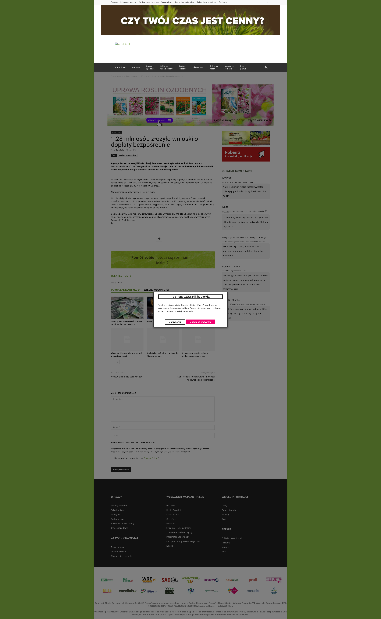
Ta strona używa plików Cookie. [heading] (190, 296)
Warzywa (136, 67)
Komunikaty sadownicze (184, 2)
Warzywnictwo (166, 2)
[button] (266, 67)
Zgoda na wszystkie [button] (200, 322)
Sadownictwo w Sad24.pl (206, 2)
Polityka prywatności (128, 2)
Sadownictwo (120, 67)
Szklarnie (166, 67)
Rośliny (182, 67)
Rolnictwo (223, 2)
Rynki (242, 67)
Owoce (150, 67)
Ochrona (214, 67)
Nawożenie (229, 67)
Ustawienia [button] (175, 322)
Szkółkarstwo (198, 67)
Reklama (114, 2)
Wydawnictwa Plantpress (149, 2)
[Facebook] (268, 2)
